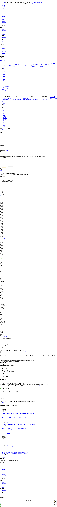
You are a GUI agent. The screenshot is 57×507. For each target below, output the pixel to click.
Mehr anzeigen (1, 238)
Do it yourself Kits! (52, 67)
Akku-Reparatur (3, 28)
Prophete (33, 98)
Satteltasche (45, 98)
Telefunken (18, 65)
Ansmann (10, 99)
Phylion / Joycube (21, 98)
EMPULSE (53, 63)
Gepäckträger (43, 64)
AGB (2, 473)
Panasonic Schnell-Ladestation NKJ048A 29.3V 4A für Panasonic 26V (11, 435)
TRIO (35, 65)
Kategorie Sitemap (3, 48)
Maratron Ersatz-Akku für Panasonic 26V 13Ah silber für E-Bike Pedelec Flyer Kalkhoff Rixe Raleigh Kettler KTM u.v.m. (18, 424)
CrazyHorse (51, 64)
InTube (46, 64)
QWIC (35, 98)
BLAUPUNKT (19, 64)
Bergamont (24, 65)
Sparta (38, 98)
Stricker (56, 98)
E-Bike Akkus (3, 5)
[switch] (54, 504)
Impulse (11, 98)
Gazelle (31, 65)
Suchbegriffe (3, 33)
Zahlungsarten (3, 468)
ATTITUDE (51, 63)
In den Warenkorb (3, 451)
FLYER (29, 65)
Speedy (50, 65)
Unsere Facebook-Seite (4, 16)
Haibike (27, 99)
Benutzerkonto (3, 34)
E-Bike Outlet (3, 29)
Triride (54, 98)
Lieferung (3, 14)
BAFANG (6, 65)
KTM (34, 64)
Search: (1, 128)
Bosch (14, 64)
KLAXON (53, 64)
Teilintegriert (42, 65)
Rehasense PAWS (51, 98)
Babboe (24, 98)
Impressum (3, 19)
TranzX (20, 65)
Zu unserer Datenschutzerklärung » (38, 2)
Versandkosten (6, 150)
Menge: (1, 166)
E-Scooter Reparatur (4, 30)
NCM (37, 64)
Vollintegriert (41, 66)
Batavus (25, 98)
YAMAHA (4, 65)
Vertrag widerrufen (4, 21)
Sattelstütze (43, 98)
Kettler (33, 64)
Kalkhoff (31, 99)
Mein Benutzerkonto (4, 52)
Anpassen (29, 3)
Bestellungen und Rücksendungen (5, 49)
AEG (13, 64)
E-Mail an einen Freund (2, 170)
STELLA (37, 98)
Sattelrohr (41, 98)
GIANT (10, 65)
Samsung (13, 65)
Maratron (18, 98)
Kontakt (2, 9)
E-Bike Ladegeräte (4, 51)
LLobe (36, 64)
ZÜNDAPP (33, 66)
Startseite (1, 4)
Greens (25, 99)
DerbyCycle (14, 98)
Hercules (29, 99)
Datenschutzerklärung (2, 2)
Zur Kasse (3, 8)
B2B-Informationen (4, 37)
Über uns (2, 41)
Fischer (27, 65)
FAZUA (9, 65)
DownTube (41, 64)
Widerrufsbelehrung (4, 20)
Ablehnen (32, 3)
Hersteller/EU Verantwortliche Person (5, 402)
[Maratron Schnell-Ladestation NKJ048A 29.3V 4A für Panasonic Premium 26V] (10, 406)
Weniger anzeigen (5, 238)
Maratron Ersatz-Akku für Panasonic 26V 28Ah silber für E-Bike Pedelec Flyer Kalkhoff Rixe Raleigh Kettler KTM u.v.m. (18, 429)
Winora (37, 65)
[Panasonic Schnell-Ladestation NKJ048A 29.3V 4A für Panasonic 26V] (9, 446)
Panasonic (5, 98)
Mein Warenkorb (3, 53)
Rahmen (48, 64)
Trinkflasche (45, 65)
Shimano (15, 65)
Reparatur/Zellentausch (4, 6)
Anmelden (3, 54)
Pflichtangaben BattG (4, 22)
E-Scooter (3, 13)
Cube (26, 65)
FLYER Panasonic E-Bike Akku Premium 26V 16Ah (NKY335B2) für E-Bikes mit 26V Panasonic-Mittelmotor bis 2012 (18, 413)
